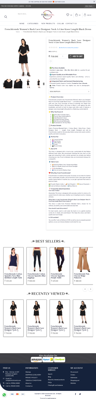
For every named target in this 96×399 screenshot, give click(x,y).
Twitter (80, 394)
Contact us (71, 23)
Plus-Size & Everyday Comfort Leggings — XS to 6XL (16, 6)
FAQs (50, 382)
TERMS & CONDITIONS (33, 380)
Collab (60, 23)
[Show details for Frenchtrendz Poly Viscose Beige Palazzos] (60, 259)
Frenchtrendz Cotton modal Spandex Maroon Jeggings (83, 276)
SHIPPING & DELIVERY (33, 375)
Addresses (73, 377)
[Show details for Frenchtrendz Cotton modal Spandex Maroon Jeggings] (83, 259)
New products (48, 23)
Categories (32, 23)
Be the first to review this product (68, 47)
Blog (49, 377)
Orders (72, 375)
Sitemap (28, 372)
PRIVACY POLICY (31, 377)
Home (22, 23)
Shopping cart (74, 380)
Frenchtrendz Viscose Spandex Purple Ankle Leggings (34, 277)
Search (50, 374)
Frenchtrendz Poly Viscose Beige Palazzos (58, 276)
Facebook (76, 394)
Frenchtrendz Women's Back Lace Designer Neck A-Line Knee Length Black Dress (12, 330)
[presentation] (85, 289)
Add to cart (78, 56)
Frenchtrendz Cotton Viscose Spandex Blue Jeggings (13, 276)
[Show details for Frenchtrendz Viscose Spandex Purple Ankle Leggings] (37, 259)
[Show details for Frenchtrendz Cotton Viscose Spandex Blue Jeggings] (13, 259)
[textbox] (15, 13)
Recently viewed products (56, 379)
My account (74, 372)
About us (28, 383)
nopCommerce (51, 398)
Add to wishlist (51, 61)
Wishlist (73, 383)
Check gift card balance (55, 385)
